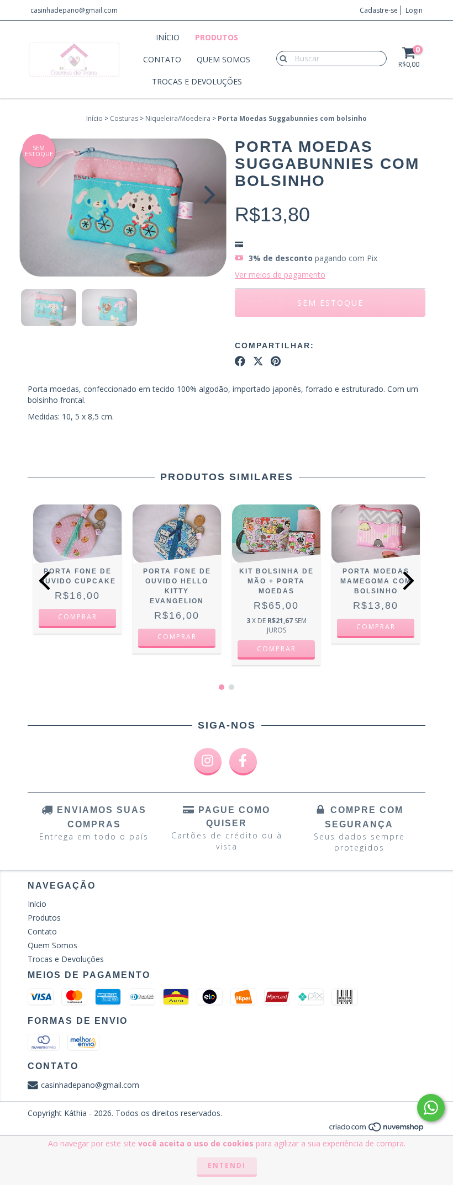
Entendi (227, 1165)
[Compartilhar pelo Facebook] (240, 361)
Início (168, 37)
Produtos (216, 37)
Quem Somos (223, 59)
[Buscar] (281, 58)
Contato (162, 59)
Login (414, 10)
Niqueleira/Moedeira (177, 118)
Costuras (124, 118)
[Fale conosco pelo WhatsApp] (431, 1108)
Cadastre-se (379, 10)
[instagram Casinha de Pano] (208, 761)
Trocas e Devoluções (197, 81)
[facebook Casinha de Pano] (243, 761)
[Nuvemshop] (377, 1129)
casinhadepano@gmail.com (74, 10)
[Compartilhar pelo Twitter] (258, 361)
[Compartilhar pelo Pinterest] (276, 361)
